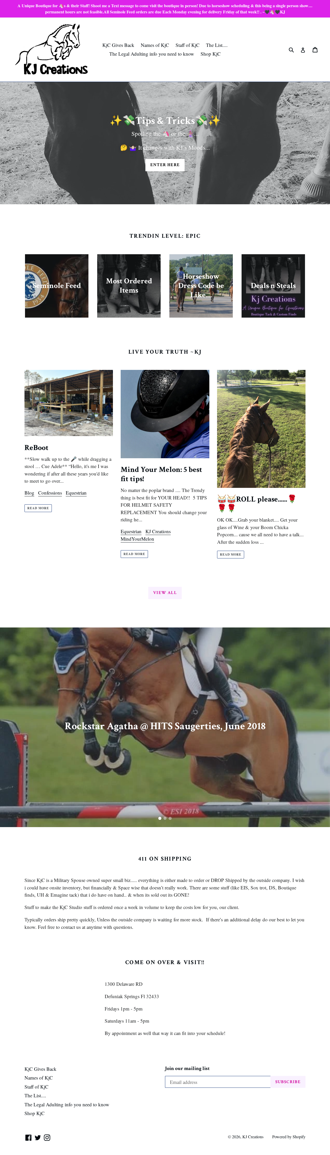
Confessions (50, 492)
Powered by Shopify (289, 1136)
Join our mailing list (187, 1068)
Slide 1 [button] (159, 818)
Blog (29, 492)
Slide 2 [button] (165, 818)
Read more (38, 508)
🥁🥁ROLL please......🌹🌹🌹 (257, 504)
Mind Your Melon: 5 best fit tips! (161, 474)
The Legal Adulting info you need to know (151, 53)
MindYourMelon (137, 539)
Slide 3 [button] (170, 818)
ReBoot (36, 448)
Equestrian (76, 492)
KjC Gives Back (118, 45)
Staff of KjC (188, 45)
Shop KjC (211, 53)
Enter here (165, 165)
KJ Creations (158, 531)
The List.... (217, 45)
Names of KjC (155, 45)
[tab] (159, 818)
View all (165, 593)
